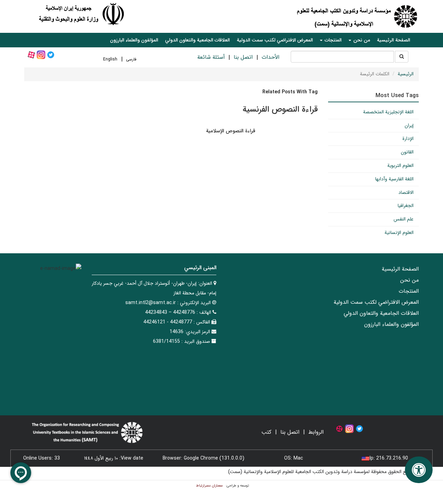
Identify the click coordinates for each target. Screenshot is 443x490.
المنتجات (409, 291)
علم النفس (404, 219)
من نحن (409, 280)
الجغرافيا (406, 205)
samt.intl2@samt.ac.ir (150, 303)
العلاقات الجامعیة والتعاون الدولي (197, 40)
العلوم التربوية (400, 165)
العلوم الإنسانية (399, 232)
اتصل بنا (243, 57)
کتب (266, 432)
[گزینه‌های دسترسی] (419, 469)
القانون (407, 152)
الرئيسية (406, 74)
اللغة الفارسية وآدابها (394, 179)
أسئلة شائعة (211, 57)
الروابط (316, 432)
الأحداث (270, 57)
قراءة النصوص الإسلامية (230, 131)
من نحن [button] (361, 40)
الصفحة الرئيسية (393, 40)
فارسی (131, 59)
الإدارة (408, 138)
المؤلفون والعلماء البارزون (134, 40)
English (110, 59)
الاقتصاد (406, 192)
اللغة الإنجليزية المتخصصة (388, 112)
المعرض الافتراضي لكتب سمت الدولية (275, 40)
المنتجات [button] (332, 40)
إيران (409, 125)
